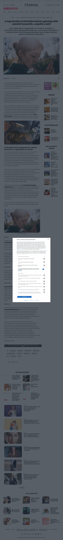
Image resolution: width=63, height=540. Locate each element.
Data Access (31, 300)
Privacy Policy (37, 300)
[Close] (48, 240)
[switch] (43, 258)
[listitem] (31, 256)
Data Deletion (26, 300)
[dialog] (31, 270)
